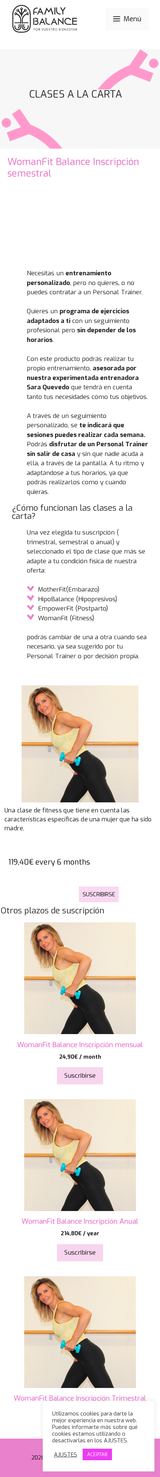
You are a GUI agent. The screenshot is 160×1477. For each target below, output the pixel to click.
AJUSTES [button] (65, 1454)
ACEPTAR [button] (97, 1454)
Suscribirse (99, 894)
